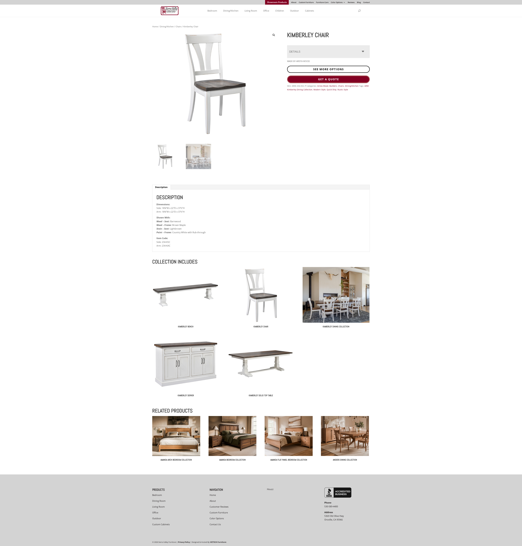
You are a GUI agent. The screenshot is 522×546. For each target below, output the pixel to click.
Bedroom (212, 10)
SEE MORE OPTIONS (328, 69)
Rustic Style (343, 89)
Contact (366, 2)
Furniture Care (322, 2)
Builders (333, 86)
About (293, 2)
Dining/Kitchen (230, 10)
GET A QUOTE (328, 79)
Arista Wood (322, 86)
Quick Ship (331, 89)
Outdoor (294, 10)
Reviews (351, 2)
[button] (273, 35)
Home (155, 26)
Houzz (270, 489)
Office (266, 10)
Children (279, 10)
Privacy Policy (184, 542)
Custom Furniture (306, 2)
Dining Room (159, 500)
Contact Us (215, 524)
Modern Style (319, 89)
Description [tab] (161, 187)
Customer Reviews (219, 506)
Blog (359, 2)
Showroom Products (277, 2)
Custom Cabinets (161, 524)
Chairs (178, 26)
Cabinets (309, 10)
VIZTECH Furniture (218, 542)
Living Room (251, 10)
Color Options (337, 2)
